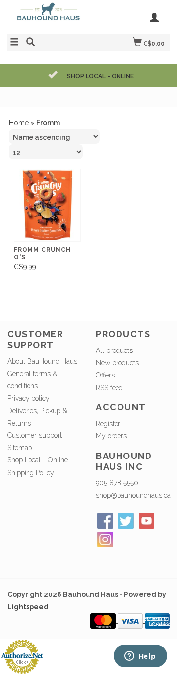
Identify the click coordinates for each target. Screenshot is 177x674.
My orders (111, 436)
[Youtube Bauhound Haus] (146, 521)
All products (114, 350)
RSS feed (109, 388)
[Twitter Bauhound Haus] (126, 521)
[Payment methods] (104, 620)
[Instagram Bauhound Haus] (105, 539)
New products (117, 363)
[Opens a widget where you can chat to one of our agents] (140, 657)
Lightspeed (28, 607)
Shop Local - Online (37, 460)
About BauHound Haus (42, 361)
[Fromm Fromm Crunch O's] (47, 205)
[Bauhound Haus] (48, 16)
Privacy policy (28, 398)
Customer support (34, 435)
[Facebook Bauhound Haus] (105, 521)
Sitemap (19, 448)
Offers (105, 375)
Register (108, 424)
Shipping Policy (30, 473)
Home (19, 123)
